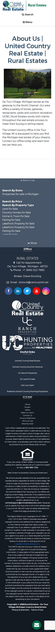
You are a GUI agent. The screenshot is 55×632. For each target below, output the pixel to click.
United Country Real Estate (27, 361)
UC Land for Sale (27, 379)
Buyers (27, 407)
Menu (28, 22)
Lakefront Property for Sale (18, 223)
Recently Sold (27, 423)
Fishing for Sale (11, 220)
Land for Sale (10, 208)
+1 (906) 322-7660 (33, 270)
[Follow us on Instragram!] (46, 291)
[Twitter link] (27, 291)
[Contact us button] (36, 625)
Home (27, 404)
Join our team (27, 385)
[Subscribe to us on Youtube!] (36, 291)
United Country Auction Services (27, 367)
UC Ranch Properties (27, 373)
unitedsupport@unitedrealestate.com (23, 503)
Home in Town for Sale (15, 216)
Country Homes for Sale (16, 212)
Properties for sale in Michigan (20, 194)
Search (28, 14)
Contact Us (27, 415)
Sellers (27, 410)
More (33, 243)
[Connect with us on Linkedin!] (18, 291)
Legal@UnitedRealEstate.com (27, 544)
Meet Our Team (27, 412)
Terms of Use (27, 421)
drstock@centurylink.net (33, 282)
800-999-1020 (32, 467)
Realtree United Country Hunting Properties (27, 391)
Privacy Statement (27, 418)
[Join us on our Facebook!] (8, 291)
